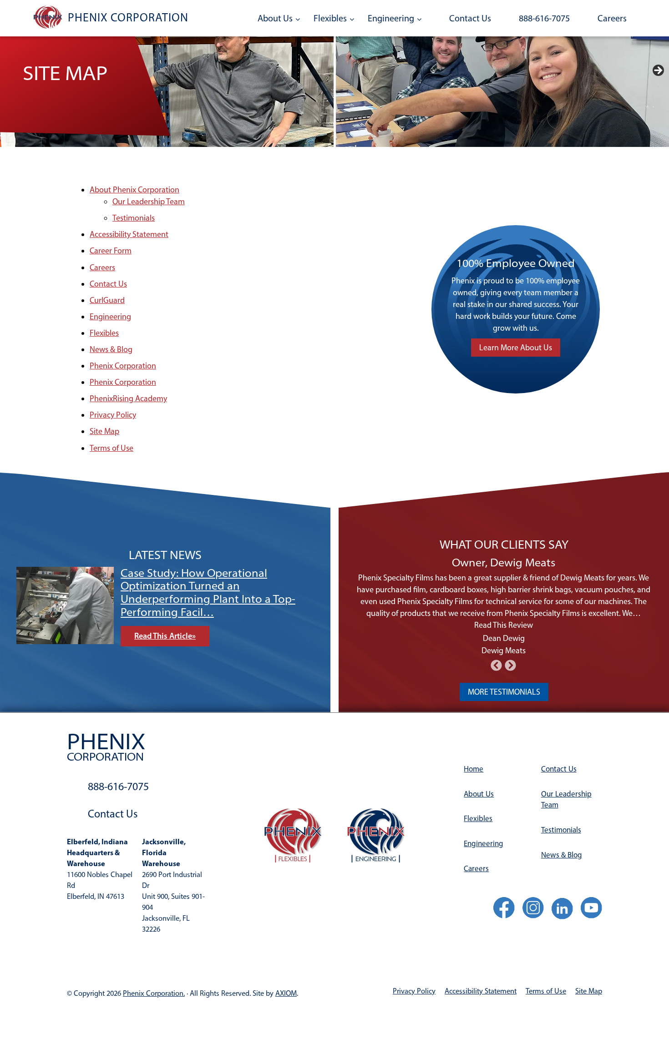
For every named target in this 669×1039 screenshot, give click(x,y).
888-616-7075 (544, 18)
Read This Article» (165, 623)
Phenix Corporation (123, 366)
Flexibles (330, 18)
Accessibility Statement (129, 234)
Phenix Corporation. (154, 993)
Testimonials (133, 218)
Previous (28, 608)
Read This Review (503, 625)
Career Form (111, 251)
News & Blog (111, 349)
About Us (275, 18)
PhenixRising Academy (128, 398)
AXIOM (286, 993)
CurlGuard (107, 300)
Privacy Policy (113, 415)
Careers (612, 18)
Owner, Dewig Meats (503, 562)
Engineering (391, 18)
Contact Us (470, 18)
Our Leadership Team (148, 202)
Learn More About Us (515, 348)
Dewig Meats (503, 651)
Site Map (104, 431)
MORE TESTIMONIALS (504, 692)
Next (657, 71)
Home (473, 768)
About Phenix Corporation (134, 190)
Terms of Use (111, 448)
